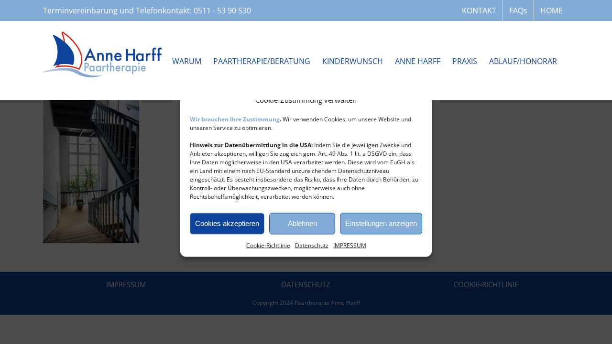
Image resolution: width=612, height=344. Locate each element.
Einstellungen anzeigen (381, 223)
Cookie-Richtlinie (268, 245)
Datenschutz (311, 245)
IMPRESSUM (349, 245)
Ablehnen (302, 223)
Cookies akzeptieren (227, 223)
